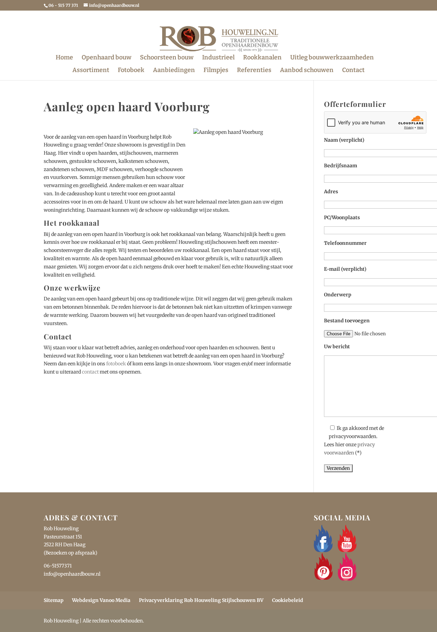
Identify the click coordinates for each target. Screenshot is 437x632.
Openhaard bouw (106, 58)
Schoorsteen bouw (167, 58)
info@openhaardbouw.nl (72, 574)
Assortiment (90, 71)
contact (90, 372)
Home (64, 58)
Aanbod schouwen (307, 71)
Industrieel (218, 58)
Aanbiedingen (174, 71)
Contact (353, 71)
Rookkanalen (262, 58)
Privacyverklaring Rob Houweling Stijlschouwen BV (201, 600)
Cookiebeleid (287, 600)
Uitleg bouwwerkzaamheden (332, 58)
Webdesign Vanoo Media (101, 600)
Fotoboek (131, 71)
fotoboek (116, 364)
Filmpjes (215, 71)
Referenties (254, 71)
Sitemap (54, 600)
